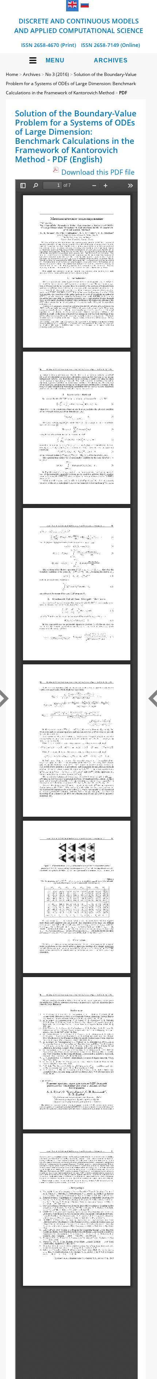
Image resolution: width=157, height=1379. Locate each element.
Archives (111, 60)
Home (12, 74)
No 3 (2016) (57, 74)
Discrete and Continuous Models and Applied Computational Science (78, 26)
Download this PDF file (98, 172)
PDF (123, 93)
